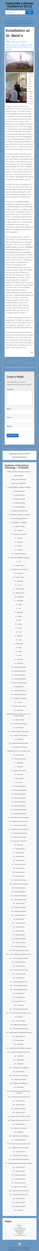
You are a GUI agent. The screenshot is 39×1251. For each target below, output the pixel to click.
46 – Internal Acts (18, 663)
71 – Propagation (18, 763)
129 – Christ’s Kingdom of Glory (18, 989)
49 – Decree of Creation (18, 675)
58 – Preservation (19, 710)
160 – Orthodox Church (18, 1112)
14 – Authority (18, 538)
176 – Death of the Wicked (19, 1175)
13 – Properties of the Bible (18, 534)
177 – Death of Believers (18, 1179)
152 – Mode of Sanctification (18, 1079)
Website (9, 426)
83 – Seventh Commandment (19, 809)
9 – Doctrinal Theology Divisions (19, 518)
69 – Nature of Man (19, 755)
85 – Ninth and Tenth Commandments (18, 817)
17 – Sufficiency (18, 550)
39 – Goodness (18, 636)
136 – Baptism (19, 1017)
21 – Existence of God (19, 565)
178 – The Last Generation (18, 1183)
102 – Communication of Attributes (18, 884)
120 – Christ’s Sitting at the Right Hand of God (18, 954)
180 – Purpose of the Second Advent (19, 1190)
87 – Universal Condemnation (18, 825)
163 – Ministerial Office (18, 1124)
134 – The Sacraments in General (19, 1009)
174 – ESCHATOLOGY (18, 1167)
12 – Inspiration (18, 530)
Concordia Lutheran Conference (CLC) (19, 5)
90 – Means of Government (18, 837)
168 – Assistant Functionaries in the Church (18, 1144)
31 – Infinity (19, 604)
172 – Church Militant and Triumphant (18, 1159)
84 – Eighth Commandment (18, 813)
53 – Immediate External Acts (18, 690)
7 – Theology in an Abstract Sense (18, 511)
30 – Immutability (18, 600)
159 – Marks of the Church (19, 1108)
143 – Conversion (19, 1044)
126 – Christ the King (18, 978)
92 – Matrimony (18, 845)
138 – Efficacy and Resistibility (18, 1024)
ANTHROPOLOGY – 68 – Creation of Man (18, 751)
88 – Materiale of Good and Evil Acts (18, 829)
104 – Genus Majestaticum (18, 892)
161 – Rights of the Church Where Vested (19, 1116)
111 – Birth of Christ (18, 919)
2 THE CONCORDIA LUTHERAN (18, 21)
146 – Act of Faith (18, 1056)
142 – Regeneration (18, 1040)
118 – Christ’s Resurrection (18, 946)
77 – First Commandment (19, 786)
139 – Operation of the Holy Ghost (19, 1028)
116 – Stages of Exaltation (19, 938)
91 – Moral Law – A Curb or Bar (18, 841)
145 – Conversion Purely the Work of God (18, 1052)
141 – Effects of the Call (18, 1036)
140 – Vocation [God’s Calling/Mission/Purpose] (19, 1032)
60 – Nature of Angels (18, 720)
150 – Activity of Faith (18, 1071)
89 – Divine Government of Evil (18, 833)
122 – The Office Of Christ (19, 962)
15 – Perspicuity (18, 542)
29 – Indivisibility (18, 597)
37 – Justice (18, 628)
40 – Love (18, 640)
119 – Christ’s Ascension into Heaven (19, 950)
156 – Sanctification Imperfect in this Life (19, 1097)
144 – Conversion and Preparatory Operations (18, 1048)
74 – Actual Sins (18, 774)
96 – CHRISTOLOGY (18, 860)
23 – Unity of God (18, 573)
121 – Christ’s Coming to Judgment (18, 958)
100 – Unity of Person (18, 876)
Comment (10, 389)
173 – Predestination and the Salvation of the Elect (18, 1163)
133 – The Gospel (19, 1005)
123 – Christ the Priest (19, 966)
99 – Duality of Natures (18, 872)
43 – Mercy (19, 651)
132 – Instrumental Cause (19, 1001)
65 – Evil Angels (18, 739)
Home (6, 21)
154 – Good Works (19, 1087)
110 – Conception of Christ (19, 915)
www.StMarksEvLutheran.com (23, 327)
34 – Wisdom (18, 616)
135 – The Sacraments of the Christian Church (18, 1013)
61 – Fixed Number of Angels (18, 723)
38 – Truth (18, 632)
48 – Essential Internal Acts (18, 671)
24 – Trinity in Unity (19, 577)
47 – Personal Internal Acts (18, 667)
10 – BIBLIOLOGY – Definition (18, 522)
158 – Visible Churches (18, 1104)
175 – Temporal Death (19, 1171)
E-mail (9, 417)
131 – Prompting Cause (18, 997)
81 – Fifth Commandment (19, 802)
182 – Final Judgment (19, 1198)
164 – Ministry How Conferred (19, 1128)
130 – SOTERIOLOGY (19, 993)
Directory (20, 1227)
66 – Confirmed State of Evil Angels (18, 743)
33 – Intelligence (18, 612)
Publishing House (20, 1231)
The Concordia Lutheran (20, 1235)
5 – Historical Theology (18, 503)
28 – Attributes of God (18, 593)
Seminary (20, 1233)
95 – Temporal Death (18, 856)
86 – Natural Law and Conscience (18, 821)
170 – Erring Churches (18, 1151)
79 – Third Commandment (19, 794)
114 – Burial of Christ (18, 931)
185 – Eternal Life (19, 1210)
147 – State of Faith (18, 1060)
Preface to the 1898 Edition (18, 479)
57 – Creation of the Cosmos (18, 706)
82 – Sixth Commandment (19, 806)
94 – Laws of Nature (18, 852)
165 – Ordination (18, 1132)
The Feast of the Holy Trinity (15, 360)
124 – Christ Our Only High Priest (19, 970)
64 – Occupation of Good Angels (18, 735)
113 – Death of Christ (18, 927)
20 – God (18, 561)
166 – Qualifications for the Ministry (18, 1136)
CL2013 (30, 23)
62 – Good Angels (19, 727)
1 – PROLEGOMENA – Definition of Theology (18, 487)
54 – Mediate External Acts (19, 694)
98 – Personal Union (18, 868)
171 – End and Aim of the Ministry (19, 1155)
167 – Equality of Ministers (19, 1140)
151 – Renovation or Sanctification (18, 1075)
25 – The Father (18, 581)
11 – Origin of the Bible (18, 526)
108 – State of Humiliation (19, 907)
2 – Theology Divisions (18, 491)
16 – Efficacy (18, 546)
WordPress (27, 1249)
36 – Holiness (18, 624)
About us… (19, 1225)
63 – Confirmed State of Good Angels (19, 731)
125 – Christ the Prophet (18, 974)
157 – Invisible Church (19, 1101)
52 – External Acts (19, 686)
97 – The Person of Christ (19, 864)
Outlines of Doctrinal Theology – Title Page (18, 471)
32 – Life (18, 608)
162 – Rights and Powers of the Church (18, 1120)
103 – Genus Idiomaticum (19, 888)
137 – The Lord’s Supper (18, 1021)
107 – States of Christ (18, 903)
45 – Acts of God (18, 659)
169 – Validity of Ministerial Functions (19, 1147)
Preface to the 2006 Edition (18, 483)
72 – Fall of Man (18, 766)
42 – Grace (19, 647)
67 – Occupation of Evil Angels (18, 747)
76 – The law (18, 782)
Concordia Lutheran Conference (21, 1247)
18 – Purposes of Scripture (19, 554)
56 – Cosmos (18, 702)
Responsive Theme (13, 1249)
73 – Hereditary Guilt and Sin (18, 770)
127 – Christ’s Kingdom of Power (19, 981)
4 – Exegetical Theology (18, 499)
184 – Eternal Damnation (19, 1206)
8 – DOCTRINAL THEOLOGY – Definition (19, 514)
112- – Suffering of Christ (18, 923)
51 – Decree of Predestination (19, 683)
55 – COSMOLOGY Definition (19, 698)
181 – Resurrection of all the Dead (18, 1194)
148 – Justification (19, 1064)
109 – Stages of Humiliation (18, 911)
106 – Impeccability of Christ (18, 899)
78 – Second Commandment (18, 790)
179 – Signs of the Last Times (19, 1187)
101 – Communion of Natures (19, 880)
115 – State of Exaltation (18, 935)
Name (8, 408)
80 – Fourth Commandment (18, 798)
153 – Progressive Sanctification (18, 1083)
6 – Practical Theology (19, 507)
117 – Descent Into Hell (18, 942)
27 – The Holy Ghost (18, 589)
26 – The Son (18, 585)
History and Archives (20, 1230)
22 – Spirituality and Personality (18, 569)
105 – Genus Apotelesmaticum (18, 895)
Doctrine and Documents (20, 1228)
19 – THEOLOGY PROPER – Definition (18, 557)
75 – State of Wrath (19, 778)
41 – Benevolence (19, 643)
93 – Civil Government (19, 849)
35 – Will (18, 620)
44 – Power (19, 655)
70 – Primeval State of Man (18, 759)
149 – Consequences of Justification (18, 1067)
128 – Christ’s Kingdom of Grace (19, 985)
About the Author (18, 475)
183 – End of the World (18, 1202)
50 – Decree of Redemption (18, 679)
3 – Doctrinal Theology (18, 495)
